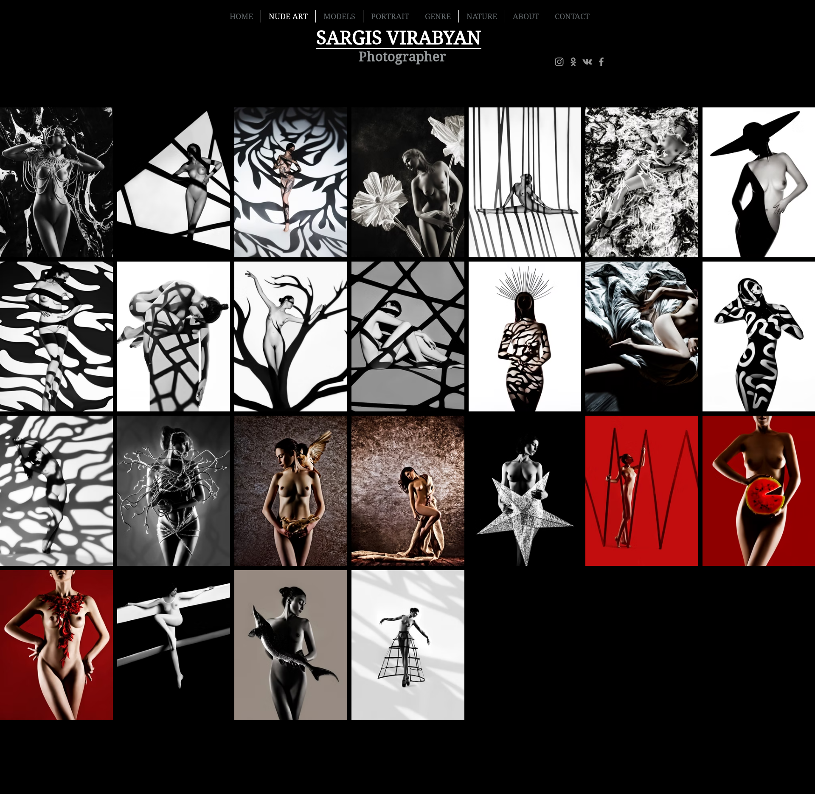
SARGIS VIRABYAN (398, 38)
